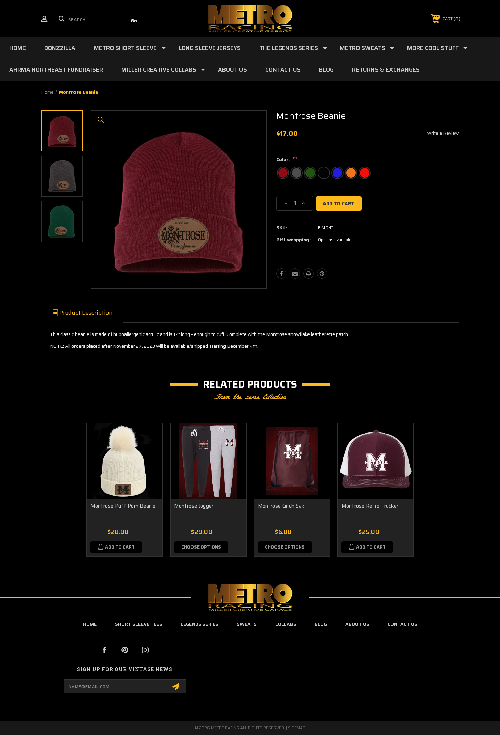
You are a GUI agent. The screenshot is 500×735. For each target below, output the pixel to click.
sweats (247, 624)
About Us (232, 69)
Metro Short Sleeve (125, 48)
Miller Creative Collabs (158, 69)
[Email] (295, 273)
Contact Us (283, 69)
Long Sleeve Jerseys (210, 48)
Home (17, 48)
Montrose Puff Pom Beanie (123, 506)
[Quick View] (148, 437)
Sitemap (296, 727)
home (90, 624)
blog (321, 624)
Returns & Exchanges (386, 69)
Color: (286, 159)
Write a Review (443, 133)
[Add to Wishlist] (148, 454)
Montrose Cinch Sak (281, 506)
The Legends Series (288, 48)
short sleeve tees (138, 624)
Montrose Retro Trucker (370, 506)
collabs (285, 624)
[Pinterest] (322, 273)
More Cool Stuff (433, 48)
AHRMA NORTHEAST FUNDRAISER (56, 69)
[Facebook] (281, 273)
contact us (402, 624)
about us (357, 624)
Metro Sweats (362, 48)
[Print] (308, 273)
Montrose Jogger (194, 506)
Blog (326, 69)
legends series (199, 624)
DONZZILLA (60, 48)
